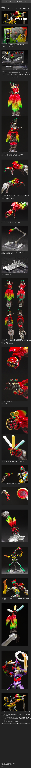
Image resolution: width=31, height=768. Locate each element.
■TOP (3, 7)
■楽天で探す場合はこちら (7, 764)
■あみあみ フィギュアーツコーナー (10, 763)
